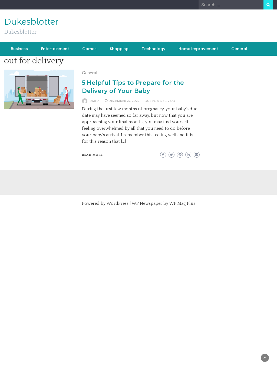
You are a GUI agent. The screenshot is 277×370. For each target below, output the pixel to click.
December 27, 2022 (124, 101)
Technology (153, 48)
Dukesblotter (31, 22)
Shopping (119, 48)
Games (89, 48)
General (239, 48)
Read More (92, 155)
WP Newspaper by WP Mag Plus (163, 203)
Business (19, 48)
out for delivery (160, 101)
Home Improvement (198, 48)
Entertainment (55, 48)
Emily (95, 101)
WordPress (117, 203)
